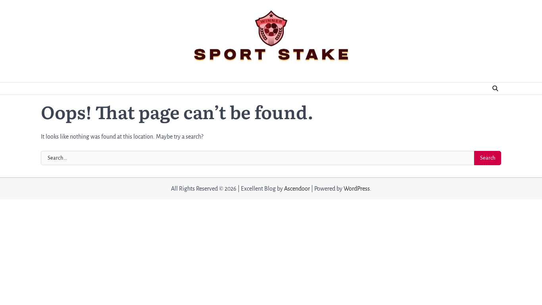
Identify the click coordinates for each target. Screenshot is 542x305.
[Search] (495, 89)
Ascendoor (297, 188)
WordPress (357, 188)
